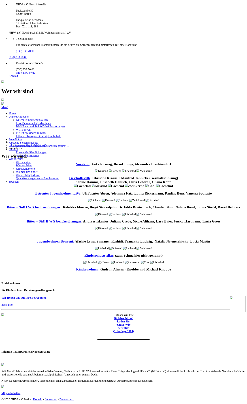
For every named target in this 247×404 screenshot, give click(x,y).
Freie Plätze (15, 139)
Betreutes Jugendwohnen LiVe (57, 193)
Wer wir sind (23, 162)
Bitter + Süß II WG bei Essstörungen (54, 221)
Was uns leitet (24, 165)
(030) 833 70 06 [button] (25, 51)
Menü (4, 107)
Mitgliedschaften (10, 393)
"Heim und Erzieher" (28, 155)
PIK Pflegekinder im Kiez (31, 132)
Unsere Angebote (19, 116)
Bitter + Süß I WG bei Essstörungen (33, 207)
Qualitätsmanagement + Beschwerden (37, 178)
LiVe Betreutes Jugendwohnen (33, 123)
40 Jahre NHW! (123, 318)
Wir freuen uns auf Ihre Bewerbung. (23, 297)
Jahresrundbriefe (25, 168)
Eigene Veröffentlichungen (31, 152)
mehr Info (7, 304)
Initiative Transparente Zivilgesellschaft (38, 136)
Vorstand (83, 164)
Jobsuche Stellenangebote (23, 142)
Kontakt (13, 75)
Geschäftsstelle (79, 178)
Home (12, 113)
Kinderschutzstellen (98, 255)
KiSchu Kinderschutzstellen (32, 119)
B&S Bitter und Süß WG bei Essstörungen (40, 126)
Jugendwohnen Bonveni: (55, 241)
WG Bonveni (23, 129)
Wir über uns (16, 158)
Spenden (14, 181)
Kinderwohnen (87, 269)
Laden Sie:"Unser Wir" (123, 323)
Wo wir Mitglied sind (28, 175)
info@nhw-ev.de (25, 72)
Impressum (51, 399)
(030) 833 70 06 (18, 57)
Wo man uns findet (26, 171)
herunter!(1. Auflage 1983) (123, 329)
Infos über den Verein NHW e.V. (27, 145)
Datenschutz (66, 399)
